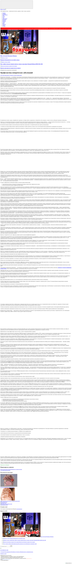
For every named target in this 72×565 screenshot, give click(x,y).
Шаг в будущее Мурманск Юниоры (8, 55)
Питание (4, 20)
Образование (5, 18)
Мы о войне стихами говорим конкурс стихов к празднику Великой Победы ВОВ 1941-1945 (21, 64)
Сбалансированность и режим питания (11, 469)
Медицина (4, 19)
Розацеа (5, 470)
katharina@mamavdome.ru (6, 559)
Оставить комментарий (17, 75)
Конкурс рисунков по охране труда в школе (10, 68)
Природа (4, 24)
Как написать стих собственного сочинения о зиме (27, 543)
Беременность (5, 14)
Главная (4, 12)
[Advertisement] (36, 111)
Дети (3, 15)
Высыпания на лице (4, 504)
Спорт (4, 22)
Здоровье (4, 13)
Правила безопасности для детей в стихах (10, 59)
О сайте (4, 26)
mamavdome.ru (7, 75)
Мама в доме (2, 9)
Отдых (4, 16)
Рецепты (4, 21)
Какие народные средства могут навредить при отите (10, 501)
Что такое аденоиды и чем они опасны (7, 487)
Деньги (4, 25)
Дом (3, 17)
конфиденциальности (29, 558)
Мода (3, 23)
